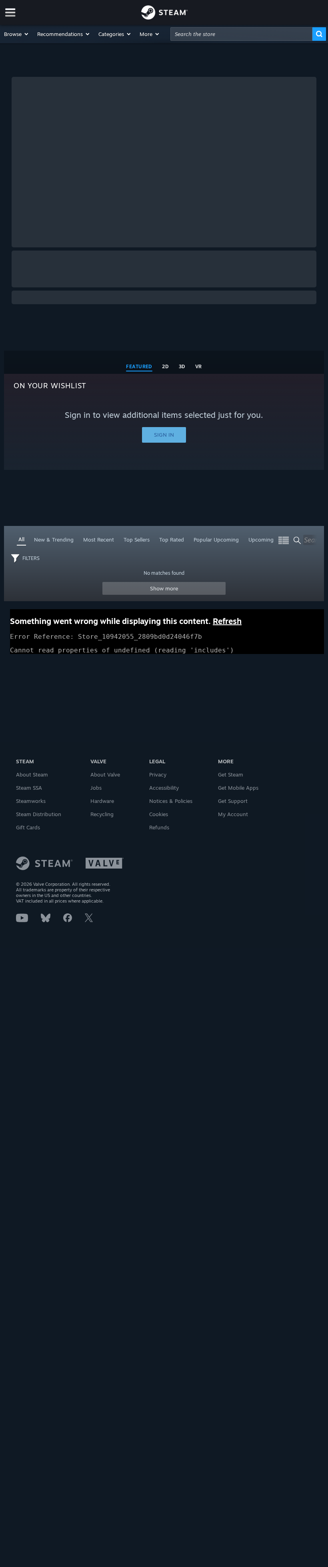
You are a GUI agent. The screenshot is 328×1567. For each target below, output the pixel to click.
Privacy (157, 774)
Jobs (96, 788)
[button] (16, 34)
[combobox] (241, 34)
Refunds (159, 827)
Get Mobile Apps (238, 788)
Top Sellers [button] (137, 539)
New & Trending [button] (54, 539)
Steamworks (31, 801)
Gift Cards (28, 827)
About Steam (32, 774)
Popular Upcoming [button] (216, 539)
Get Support (233, 801)
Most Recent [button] (98, 539)
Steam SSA (29, 788)
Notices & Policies (170, 801)
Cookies (158, 814)
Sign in (164, 434)
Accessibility (164, 788)
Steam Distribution (38, 814)
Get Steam (230, 774)
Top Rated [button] (171, 539)
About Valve (105, 774)
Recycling (102, 814)
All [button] (21, 539)
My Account (233, 814)
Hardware (102, 801)
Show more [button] (164, 588)
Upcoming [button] (261, 539)
